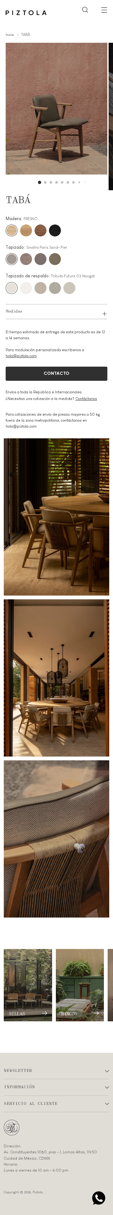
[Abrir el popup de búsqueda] (84, 9)
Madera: (21, 218)
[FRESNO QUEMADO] (55, 230)
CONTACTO (56, 373)
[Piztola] (26, 12)
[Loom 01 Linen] (69, 288)
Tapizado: (36, 247)
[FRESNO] (12, 230)
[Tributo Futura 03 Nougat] (12, 288)
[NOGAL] (40, 230)
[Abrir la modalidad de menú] (104, 9)
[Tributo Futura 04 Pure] (26, 288)
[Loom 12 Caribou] (40, 259)
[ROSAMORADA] (26, 230)
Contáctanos (86, 399)
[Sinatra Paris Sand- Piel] (12, 259)
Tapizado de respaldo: (50, 275)
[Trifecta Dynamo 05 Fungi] (40, 288)
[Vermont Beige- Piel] (26, 259)
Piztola (38, 1192)
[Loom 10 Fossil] (55, 259)
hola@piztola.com (21, 356)
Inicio (10, 34)
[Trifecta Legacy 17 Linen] (55, 288)
